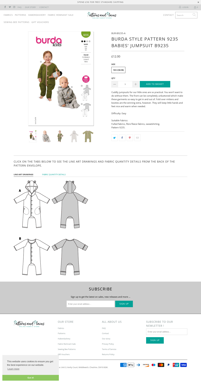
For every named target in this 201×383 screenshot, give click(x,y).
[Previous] (19, 78)
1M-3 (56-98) (118, 70)
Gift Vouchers (40, 22)
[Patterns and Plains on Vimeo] (9, 7)
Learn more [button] (13, 369)
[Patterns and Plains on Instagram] (14, 7)
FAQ (19, 7)
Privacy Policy (108, 344)
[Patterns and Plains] (102, 15)
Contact (44, 7)
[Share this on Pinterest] (130, 137)
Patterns (20, 15)
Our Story (30, 7)
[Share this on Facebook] (122, 137)
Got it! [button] (31, 378)
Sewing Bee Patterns (16, 22)
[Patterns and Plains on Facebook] (5, 7)
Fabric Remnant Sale (61, 15)
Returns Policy (108, 354)
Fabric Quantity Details (54, 174)
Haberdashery (37, 15)
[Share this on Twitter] (114, 137)
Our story (106, 338)
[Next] (103, 78)
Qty (113, 78)
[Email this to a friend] (137, 137)
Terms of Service (109, 349)
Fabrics (8, 15)
